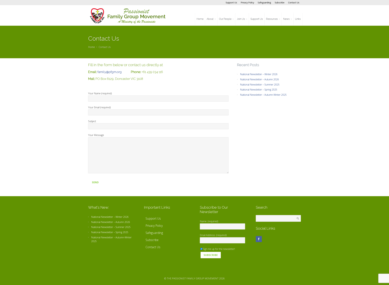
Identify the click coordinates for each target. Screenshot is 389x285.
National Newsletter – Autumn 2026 (259, 79)
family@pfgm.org (109, 72)
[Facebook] (259, 239)
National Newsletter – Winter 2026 (258, 74)
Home (91, 47)
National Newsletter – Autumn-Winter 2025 (263, 94)
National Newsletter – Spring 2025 (258, 89)
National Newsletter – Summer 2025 (259, 84)
